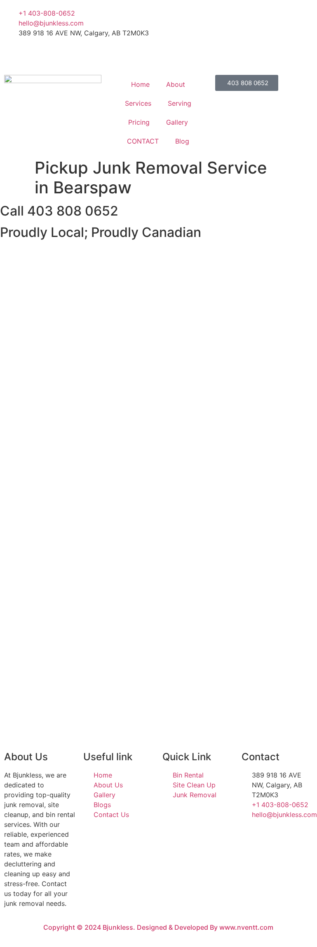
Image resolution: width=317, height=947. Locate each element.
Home (140, 84)
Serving (179, 103)
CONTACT (143, 141)
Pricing (139, 122)
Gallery (177, 122)
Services (138, 103)
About (175, 84)
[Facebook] (235, 13)
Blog (182, 141)
